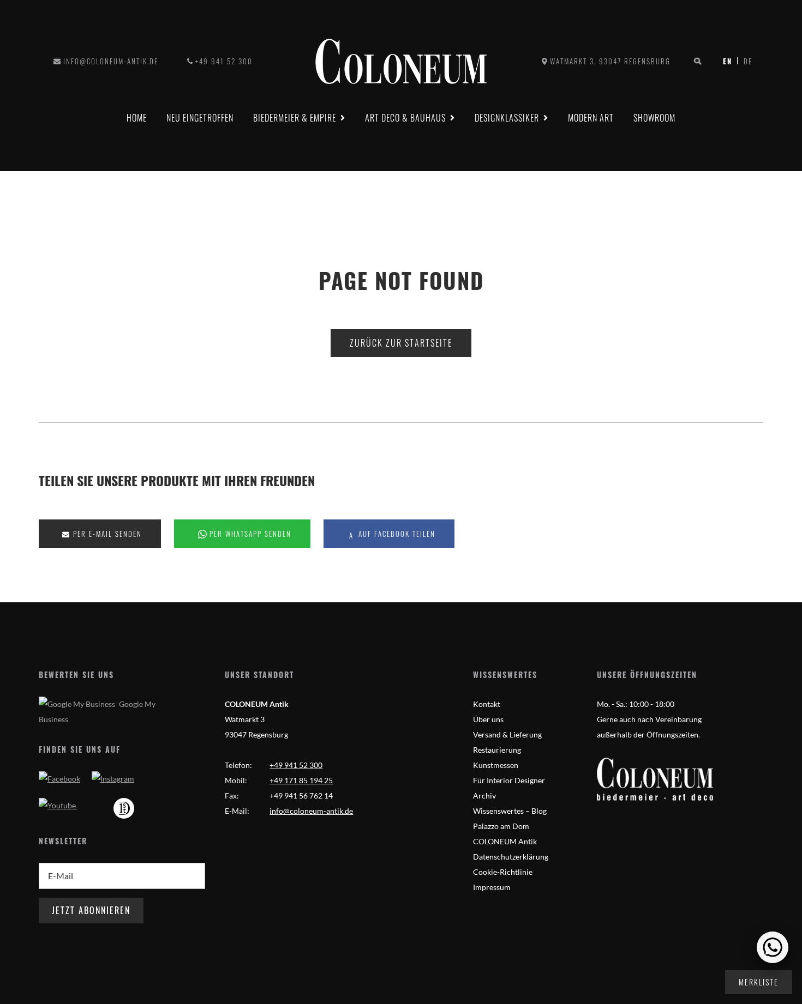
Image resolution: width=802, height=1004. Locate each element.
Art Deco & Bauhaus (405, 117)
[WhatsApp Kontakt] (772, 947)
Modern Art (591, 117)
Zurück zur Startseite (401, 342)
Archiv (484, 795)
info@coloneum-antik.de (110, 61)
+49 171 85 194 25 (301, 780)
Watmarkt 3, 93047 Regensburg (610, 61)
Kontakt (486, 704)
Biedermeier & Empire (294, 117)
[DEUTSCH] (730, 61)
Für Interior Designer (509, 780)
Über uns (488, 719)
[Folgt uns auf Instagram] (113, 778)
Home (137, 117)
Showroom (654, 117)
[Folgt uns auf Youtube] (58, 805)
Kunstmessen (495, 765)
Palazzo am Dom (501, 826)
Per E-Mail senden (106, 534)
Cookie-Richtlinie (502, 871)
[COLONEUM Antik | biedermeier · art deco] (401, 61)
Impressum (492, 887)
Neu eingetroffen (200, 117)
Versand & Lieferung (507, 734)
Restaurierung (497, 749)
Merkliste (759, 982)
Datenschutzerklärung (510, 856)
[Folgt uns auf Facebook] (59, 778)
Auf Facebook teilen (395, 534)
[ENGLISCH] (745, 61)
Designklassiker (507, 117)
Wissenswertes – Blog (510, 810)
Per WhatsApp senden (249, 534)
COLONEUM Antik (505, 841)
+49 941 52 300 (224, 61)
